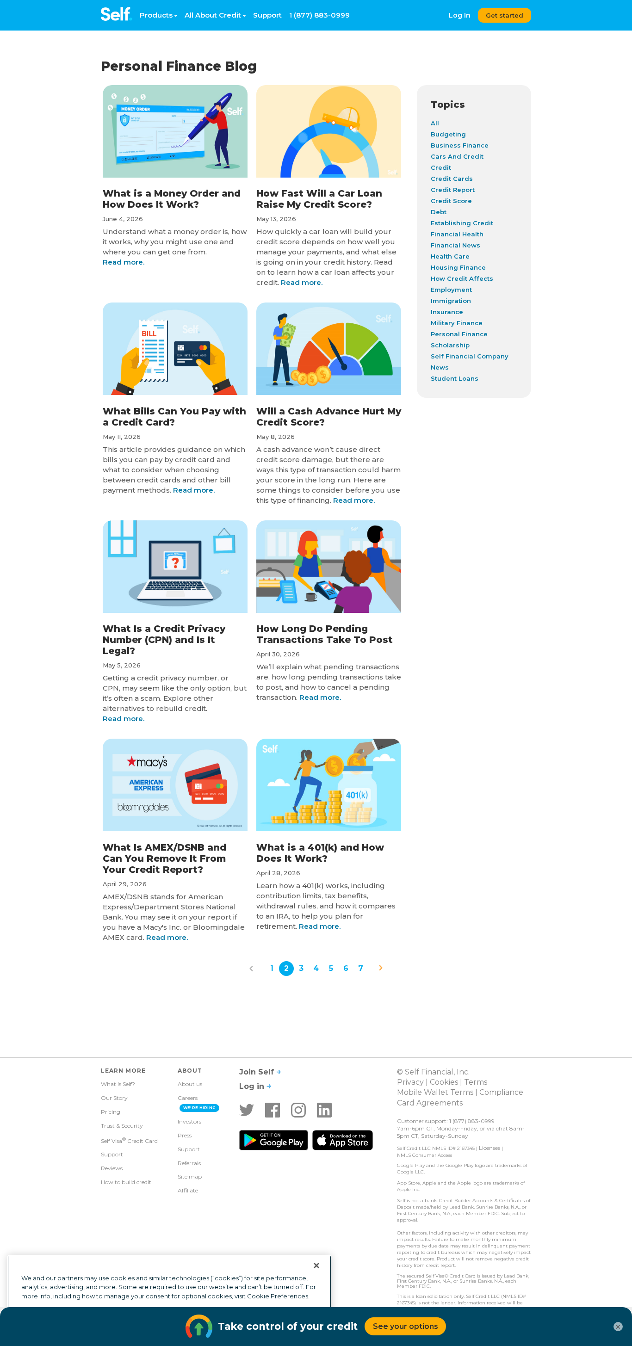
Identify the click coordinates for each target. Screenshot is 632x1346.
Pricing (110, 1111)
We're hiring (199, 1107)
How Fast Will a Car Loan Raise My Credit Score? (319, 199)
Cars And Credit (457, 156)
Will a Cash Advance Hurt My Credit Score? (328, 417)
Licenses (489, 1147)
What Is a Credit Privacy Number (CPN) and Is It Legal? (164, 639)
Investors (189, 1121)
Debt (438, 212)
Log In (460, 15)
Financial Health (457, 234)
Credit (441, 167)
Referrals (189, 1163)
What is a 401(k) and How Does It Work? (320, 853)
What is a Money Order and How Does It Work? (172, 199)
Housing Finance (458, 267)
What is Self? (118, 1084)
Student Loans (454, 378)
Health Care (450, 256)
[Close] (316, 1265)
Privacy (410, 1082)
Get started (504, 15)
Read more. (123, 262)
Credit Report (453, 189)
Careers (188, 1097)
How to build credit (126, 1182)
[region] (169, 1297)
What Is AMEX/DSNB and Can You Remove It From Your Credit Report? (164, 858)
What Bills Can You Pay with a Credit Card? (174, 417)
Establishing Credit (462, 223)
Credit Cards (452, 178)
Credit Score (451, 200)
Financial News (455, 245)
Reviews (112, 1168)
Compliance (501, 1092)
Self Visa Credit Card (129, 1140)
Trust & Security (122, 1125)
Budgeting (448, 134)
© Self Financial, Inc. (433, 1072)
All (435, 123)
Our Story (114, 1097)
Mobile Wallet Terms (435, 1092)
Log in (252, 1086)
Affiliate (188, 1190)
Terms (475, 1082)
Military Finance (457, 323)
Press (185, 1135)
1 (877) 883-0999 (319, 15)
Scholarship (450, 345)
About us (190, 1084)
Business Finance (460, 145)
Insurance (447, 311)
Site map (190, 1176)
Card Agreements (430, 1103)
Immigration (451, 300)
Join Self (257, 1072)
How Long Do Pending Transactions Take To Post (324, 634)
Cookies (444, 1082)
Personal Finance (459, 334)
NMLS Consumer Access (424, 1155)
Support (267, 15)
